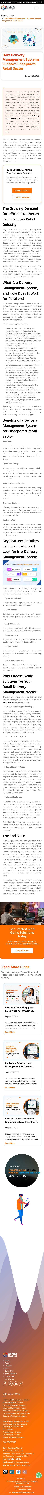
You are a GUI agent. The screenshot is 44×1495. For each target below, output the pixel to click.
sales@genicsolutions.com (18, 1462)
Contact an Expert (22, 197)
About (7, 1363)
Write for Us (9, 1379)
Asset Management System (13, 1402)
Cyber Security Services (11, 1435)
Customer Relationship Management (16, 1413)
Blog (6, 1368)
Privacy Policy (10, 1376)
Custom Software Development (14, 1405)
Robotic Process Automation (13, 1437)
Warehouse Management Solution (15, 1411)
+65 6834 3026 (13, 1458)
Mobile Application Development (15, 1424)
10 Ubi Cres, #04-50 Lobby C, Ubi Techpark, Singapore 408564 (18, 1455)
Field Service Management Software (16, 1400)
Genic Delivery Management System (16, 1421)
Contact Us (9, 1371)
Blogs (11, 16)
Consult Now (22, 950)
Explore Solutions (22, 190)
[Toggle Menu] (36, 8)
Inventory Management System (14, 1408)
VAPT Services (8, 1429)
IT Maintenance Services (12, 1432)
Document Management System (15, 1416)
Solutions (8, 1366)
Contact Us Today (17, 1175)
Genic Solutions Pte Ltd (12, 1448)
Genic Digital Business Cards (13, 1427)
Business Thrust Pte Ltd (13, 1451)
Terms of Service (11, 1374)
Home (4, 16)
